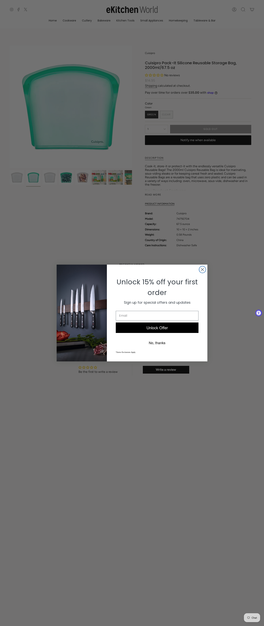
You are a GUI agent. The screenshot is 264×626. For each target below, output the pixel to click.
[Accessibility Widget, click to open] (258, 313)
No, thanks (157, 342)
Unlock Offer (157, 327)
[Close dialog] (202, 269)
